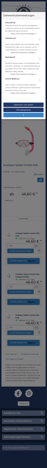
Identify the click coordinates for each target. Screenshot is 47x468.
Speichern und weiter (23, 105)
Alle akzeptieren (23, 110)
